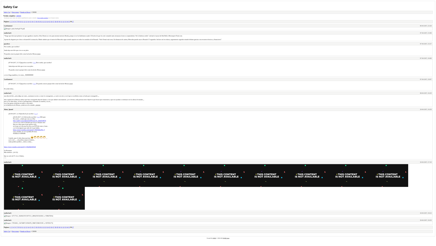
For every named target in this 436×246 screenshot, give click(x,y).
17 (34, 21)
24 (48, 21)
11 (23, 21)
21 (42, 21)
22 (44, 21)
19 (38, 21)
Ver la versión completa (42, 18)
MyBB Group (226, 238)
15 (30, 21)
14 (28, 21)
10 (21, 21)
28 (55, 21)
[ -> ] (34, 62)
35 (69, 21)
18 (36, 21)
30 (59, 21)
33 (65, 21)
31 (61, 21)
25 (50, 21)
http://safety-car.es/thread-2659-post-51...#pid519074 (29, 121)
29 (57, 21)
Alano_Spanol (8, 109)
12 (24, 21)
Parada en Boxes (25, 12)
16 (32, 21)
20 (40, 21)
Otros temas (15, 12)
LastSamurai (8, 26)
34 (67, 21)
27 (53, 21)
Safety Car (10, 7)
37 (73, 21)
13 (26, 21)
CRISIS (18, 16)
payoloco (7, 44)
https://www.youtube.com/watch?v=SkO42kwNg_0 (29, 130)
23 (46, 21)
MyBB (214, 238)
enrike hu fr (7, 33)
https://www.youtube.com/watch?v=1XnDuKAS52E (20, 147)
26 (51, 21)
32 (63, 21)
